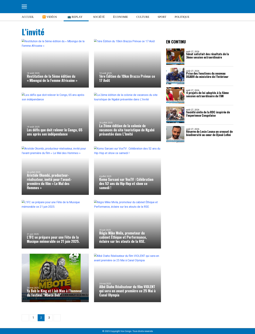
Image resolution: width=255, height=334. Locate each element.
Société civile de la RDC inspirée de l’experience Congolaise (208, 113)
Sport (162, 16)
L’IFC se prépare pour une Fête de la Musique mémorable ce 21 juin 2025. (53, 239)
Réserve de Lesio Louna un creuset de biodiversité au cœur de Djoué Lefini (209, 133)
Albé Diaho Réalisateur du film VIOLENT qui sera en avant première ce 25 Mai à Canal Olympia (127, 291)
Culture (142, 16)
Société (99, 16)
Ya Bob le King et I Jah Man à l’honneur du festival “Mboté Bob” (54, 293)
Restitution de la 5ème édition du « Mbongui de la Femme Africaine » (52, 78)
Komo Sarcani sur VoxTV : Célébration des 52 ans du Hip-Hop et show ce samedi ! (126, 183)
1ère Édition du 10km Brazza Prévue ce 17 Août (127, 78)
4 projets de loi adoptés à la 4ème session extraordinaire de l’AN (207, 94)
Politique (182, 16)
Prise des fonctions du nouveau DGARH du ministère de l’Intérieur (207, 75)
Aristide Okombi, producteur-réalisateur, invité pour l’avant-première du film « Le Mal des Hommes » (49, 181)
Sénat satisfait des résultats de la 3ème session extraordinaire (207, 55)
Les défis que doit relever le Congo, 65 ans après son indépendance (54, 132)
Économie (120, 16)
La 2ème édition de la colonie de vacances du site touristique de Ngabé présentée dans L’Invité (127, 130)
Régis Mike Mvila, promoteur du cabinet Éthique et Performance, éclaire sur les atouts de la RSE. (123, 237)
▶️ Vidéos (49, 16)
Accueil (28, 16)
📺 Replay (75, 16)
